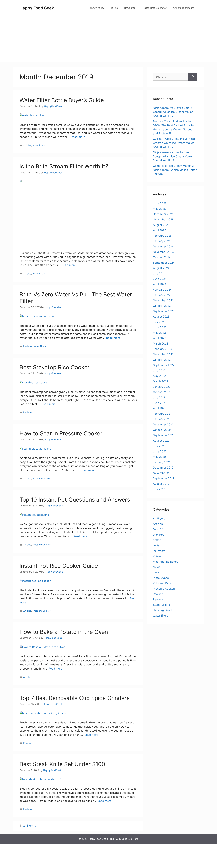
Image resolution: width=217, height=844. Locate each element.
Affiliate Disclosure (183, 7)
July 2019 (159, 489)
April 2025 (159, 230)
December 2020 (163, 424)
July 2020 (159, 446)
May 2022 (159, 376)
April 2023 (159, 338)
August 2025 (161, 225)
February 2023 (162, 349)
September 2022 (163, 365)
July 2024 (159, 273)
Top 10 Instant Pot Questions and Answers (75, 499)
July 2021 (159, 397)
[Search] (192, 77)
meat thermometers (165, 561)
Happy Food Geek (37, 8)
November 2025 (163, 219)
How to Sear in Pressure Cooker (61, 433)
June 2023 (160, 327)
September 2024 (164, 262)
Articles (27, 145)
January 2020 (162, 462)
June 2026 (160, 203)
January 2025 (161, 241)
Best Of (158, 529)
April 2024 (159, 284)
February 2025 (162, 235)
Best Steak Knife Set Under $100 (62, 764)
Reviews (27, 346)
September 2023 (164, 311)
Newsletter (130, 7)
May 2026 (159, 208)
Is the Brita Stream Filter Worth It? (64, 166)
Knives (157, 556)
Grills (156, 545)
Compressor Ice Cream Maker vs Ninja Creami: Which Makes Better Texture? (175, 169)
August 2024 (161, 268)
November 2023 (163, 300)
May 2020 (159, 456)
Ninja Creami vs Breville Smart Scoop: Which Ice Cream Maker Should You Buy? (173, 112)
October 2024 (162, 257)
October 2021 (161, 392)
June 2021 (159, 402)
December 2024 (163, 246)
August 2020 (161, 440)
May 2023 (159, 332)
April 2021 (159, 408)
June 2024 (160, 278)
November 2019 (163, 473)
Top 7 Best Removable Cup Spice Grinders (74, 698)
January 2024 (162, 295)
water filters (38, 145)
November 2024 (163, 251)
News (156, 567)
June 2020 (160, 451)
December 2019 (163, 467)
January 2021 (161, 419)
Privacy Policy (96, 7)
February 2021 (162, 413)
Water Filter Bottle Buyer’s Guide (62, 100)
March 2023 (160, 343)
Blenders (158, 534)
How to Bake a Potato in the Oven (64, 631)
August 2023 (161, 316)
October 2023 (162, 305)
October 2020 (162, 429)
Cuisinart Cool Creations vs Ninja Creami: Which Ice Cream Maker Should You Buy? (174, 142)
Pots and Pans (162, 583)
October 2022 (162, 359)
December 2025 (163, 214)
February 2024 (162, 289)
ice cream (159, 550)
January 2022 (161, 386)
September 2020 (164, 435)
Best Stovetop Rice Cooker (54, 367)
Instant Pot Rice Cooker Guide (59, 565)
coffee (157, 540)
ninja (156, 572)
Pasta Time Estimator (155, 7)
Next (32, 825)
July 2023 (159, 322)
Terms (114, 7)
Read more (78, 136)
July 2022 (159, 370)
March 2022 (160, 381)
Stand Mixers (161, 604)
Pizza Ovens (161, 577)
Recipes (158, 594)
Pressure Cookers (42, 478)
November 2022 (163, 354)
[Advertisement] (108, 39)
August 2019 (161, 483)
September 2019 (163, 478)
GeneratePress (129, 838)
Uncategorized (162, 610)
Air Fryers (159, 518)
